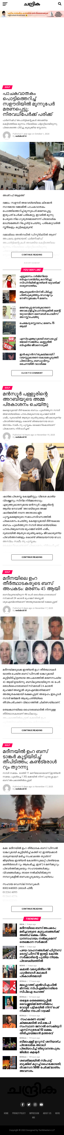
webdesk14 (20, 136)
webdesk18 (20, 437)
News (57, 1113)
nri (33, 1117)
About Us (47, 1113)
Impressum (34, 1113)
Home (6, 1113)
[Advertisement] (32, 52)
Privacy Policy (18, 1113)
